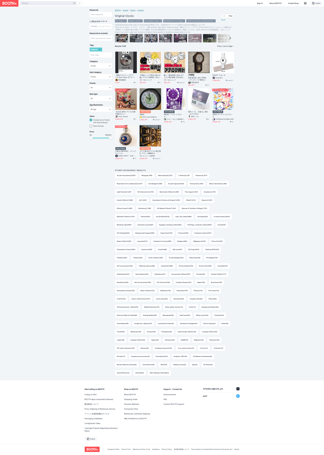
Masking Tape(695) (124, 225)
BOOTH (118, 10)
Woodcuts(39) (135, 332)
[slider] (91, 137)
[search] (74, 3)
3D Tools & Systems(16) (126, 348)
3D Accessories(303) (125, 266)
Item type (94, 94)
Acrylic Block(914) (163, 217)
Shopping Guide (130, 399)
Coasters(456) (146, 249)
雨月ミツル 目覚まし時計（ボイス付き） (198, 113)
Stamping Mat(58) (150, 315)
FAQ (165, 399)
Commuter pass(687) (145, 225)
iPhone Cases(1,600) (124, 208)
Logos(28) (121, 340)
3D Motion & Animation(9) (202, 356)
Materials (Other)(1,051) (126, 217)
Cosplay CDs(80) (196, 299)
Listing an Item (91, 394)
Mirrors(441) (177, 249)
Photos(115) (198, 291)
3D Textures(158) (163, 282)
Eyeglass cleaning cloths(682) (170, 225)
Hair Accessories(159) (142, 282)
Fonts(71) (192, 307)
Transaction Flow (131, 409)
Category (94, 61)
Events (93, 83)
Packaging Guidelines (93, 418)
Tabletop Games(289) (147, 266)
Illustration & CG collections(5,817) (130, 184)
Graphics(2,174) (210, 192)
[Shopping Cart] (305, 3)
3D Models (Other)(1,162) (166, 208)
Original (141, 10)
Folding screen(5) (179, 365)
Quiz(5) (195, 365)
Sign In (260, 3)
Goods (125, 10)
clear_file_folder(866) (183, 217)
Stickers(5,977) (201, 175)
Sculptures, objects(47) (143, 323)
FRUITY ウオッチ (219, 75)
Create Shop (293, 3)
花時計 (142, 114)
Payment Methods (131, 404)
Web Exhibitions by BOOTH (135, 418)
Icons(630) (222, 225)
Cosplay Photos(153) (183, 282)
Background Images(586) (145, 233)
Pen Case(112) (213, 291)
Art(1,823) (143, 200)
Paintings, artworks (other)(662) (199, 225)
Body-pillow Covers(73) (174, 307)
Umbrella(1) (139, 373)
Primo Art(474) (217, 241)
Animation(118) (182, 291)
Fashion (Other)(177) (218, 274)
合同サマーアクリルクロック (222, 115)
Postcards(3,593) (196, 184)
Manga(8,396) (146, 175)
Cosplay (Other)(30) (209, 332)
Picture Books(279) (186, 266)
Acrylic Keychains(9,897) (126, 175)
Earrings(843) (202, 217)
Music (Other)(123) (147, 291)
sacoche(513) (142, 241)
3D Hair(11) (121, 356)
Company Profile (113, 449)
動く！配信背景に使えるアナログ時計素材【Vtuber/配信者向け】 (174, 76)
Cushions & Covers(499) (162, 241)
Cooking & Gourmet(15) (163, 348)
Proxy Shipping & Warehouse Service (100, 409)
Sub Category (96, 72)
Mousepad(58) (168, 315)
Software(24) (170, 340)
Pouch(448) (162, 249)
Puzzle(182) (200, 274)
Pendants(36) (166, 332)
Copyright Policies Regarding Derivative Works (101, 429)
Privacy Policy (167, 449)
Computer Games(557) (202, 233)
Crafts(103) (121, 299)
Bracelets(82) (179, 299)
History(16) (144, 348)
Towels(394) (138, 258)
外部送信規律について (181, 449)
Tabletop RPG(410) (212, 249)
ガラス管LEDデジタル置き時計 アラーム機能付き (150, 152)
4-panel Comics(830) (222, 217)
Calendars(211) (160, 274)
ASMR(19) (184, 340)
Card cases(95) (162, 299)
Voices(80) (212, 299)
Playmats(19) (214, 340)
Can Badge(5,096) (155, 184)
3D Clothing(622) (123, 233)
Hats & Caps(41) (209, 323)
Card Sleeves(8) (149, 365)
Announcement (170, 394)
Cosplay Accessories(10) (140, 356)
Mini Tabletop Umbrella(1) (159, 373)
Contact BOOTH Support (174, 404)
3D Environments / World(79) (127, 307)
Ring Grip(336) (194, 258)
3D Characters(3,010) (145, 192)
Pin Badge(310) (212, 258)
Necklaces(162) (122, 282)
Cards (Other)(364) (155, 258)
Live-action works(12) (186, 348)
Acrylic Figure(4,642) (176, 184)
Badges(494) (182, 241)
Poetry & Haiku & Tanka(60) (127, 315)
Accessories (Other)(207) (180, 274)
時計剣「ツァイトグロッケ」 (173, 115)
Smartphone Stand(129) (126, 291)
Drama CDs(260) (205, 266)
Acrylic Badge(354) (176, 258)
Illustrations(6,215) (165, 175)
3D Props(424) (193, 249)
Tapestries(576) (166, 233)
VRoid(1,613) (191, 200)
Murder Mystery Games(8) (127, 365)
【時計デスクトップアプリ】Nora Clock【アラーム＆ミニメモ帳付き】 (125, 76)
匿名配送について (92, 404)
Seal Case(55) (185, 315)
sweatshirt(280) (167, 266)
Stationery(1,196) (144, 208)
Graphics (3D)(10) (180, 356)
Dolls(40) (224, 323)
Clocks (132, 10)
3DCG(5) (163, 365)
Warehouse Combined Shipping (137, 414)
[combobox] (48, 3)
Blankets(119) (165, 291)
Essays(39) (151, 332)
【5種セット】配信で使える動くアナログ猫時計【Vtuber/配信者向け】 (150, 76)
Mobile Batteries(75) (151, 307)
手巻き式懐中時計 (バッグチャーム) (125, 152)
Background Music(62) (210, 307)
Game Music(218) (141, 274)
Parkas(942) (145, 217)
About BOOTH (275, 3)
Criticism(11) (218, 348)
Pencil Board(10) (162, 356)
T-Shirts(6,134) (184, 175)
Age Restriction (96, 105)
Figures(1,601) (206, 200)
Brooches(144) (216, 282)
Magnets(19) (199, 340)
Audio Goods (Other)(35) (187, 332)
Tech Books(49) (123, 323)
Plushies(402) (122, 258)
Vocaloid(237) (222, 266)
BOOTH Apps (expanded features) (99, 399)
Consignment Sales (92, 423)
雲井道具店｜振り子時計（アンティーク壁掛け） (197, 79)
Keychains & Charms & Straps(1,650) (166, 200)
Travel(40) (121, 332)
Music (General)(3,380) (218, 184)
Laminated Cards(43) (166, 323)
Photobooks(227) (123, 274)
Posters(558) (183, 233)
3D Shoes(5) (208, 365)
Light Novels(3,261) (124, 192)
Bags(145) (201, 282)
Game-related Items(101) (140, 299)
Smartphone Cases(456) (126, 249)
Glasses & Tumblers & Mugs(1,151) (194, 208)
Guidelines (156, 449)
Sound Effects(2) (123, 373)
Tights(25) (155, 340)
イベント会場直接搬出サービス (97, 414)
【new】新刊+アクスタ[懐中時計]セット (125, 113)
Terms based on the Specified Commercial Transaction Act (211, 449)
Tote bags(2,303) (191, 192)
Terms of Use (126, 449)
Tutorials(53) (219, 315)
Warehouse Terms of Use (141, 449)
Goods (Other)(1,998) (125, 200)
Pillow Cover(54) (202, 315)
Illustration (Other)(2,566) (169, 192)
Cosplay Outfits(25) (137, 340)
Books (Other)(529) (124, 241)
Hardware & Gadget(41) (189, 323)
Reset (223, 20)
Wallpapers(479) (199, 241)
